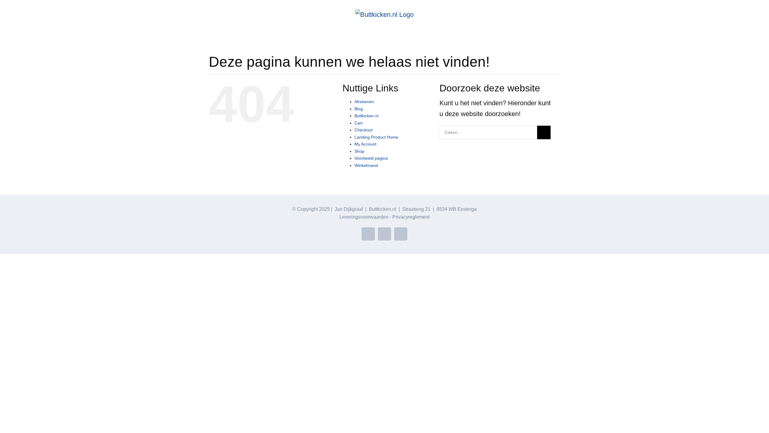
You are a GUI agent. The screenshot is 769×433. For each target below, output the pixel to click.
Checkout (363, 129)
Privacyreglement (411, 217)
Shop (359, 151)
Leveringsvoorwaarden (363, 217)
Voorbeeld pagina (371, 158)
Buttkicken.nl (366, 115)
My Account (365, 144)
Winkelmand (366, 165)
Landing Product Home (376, 137)
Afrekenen (364, 101)
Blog (358, 108)
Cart (358, 123)
